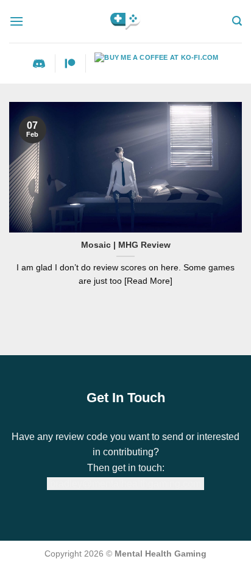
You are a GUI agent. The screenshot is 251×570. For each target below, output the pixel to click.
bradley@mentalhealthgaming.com (125, 483)
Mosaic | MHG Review (126, 245)
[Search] (237, 21)
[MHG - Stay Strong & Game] (126, 21)
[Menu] (16, 21)
